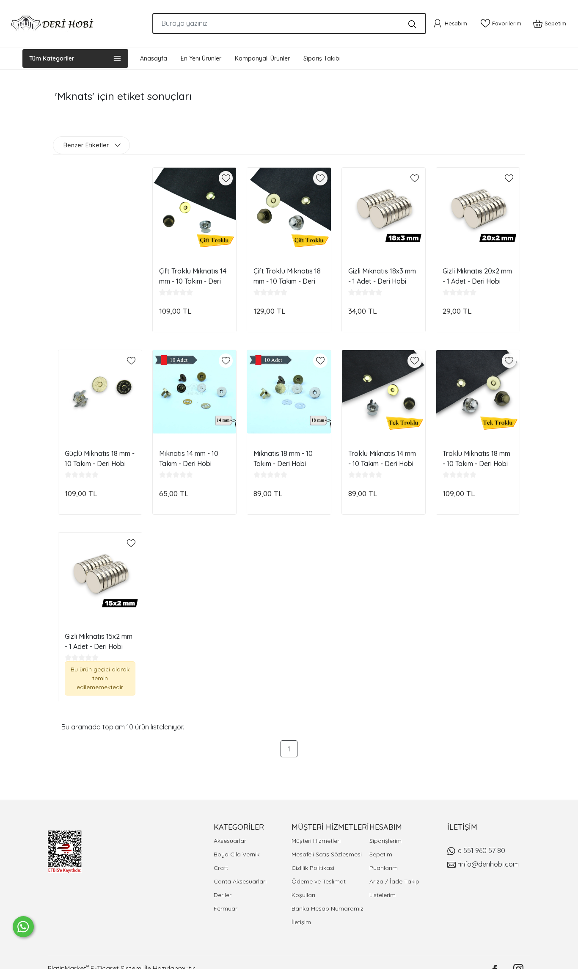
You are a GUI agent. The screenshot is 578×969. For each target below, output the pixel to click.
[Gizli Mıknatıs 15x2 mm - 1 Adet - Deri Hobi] (100, 574)
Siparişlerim (385, 841)
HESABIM (385, 827)
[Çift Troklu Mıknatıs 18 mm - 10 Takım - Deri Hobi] (288, 209)
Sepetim (380, 854)
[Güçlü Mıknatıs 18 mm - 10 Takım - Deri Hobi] (100, 391)
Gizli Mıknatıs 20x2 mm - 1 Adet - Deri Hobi (477, 276)
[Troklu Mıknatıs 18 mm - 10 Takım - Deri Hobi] (478, 391)
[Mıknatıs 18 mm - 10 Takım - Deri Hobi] (288, 391)
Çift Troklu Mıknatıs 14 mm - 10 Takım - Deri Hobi (192, 276)
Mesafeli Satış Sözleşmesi (327, 854)
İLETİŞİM (462, 827)
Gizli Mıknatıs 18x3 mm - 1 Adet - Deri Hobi (382, 276)
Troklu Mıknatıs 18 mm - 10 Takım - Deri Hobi (476, 458)
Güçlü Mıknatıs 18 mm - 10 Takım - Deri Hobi (100, 458)
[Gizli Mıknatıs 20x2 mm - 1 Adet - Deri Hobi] (478, 209)
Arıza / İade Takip (394, 881)
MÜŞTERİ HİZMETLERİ (330, 827)
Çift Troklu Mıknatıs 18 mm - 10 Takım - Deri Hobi (287, 276)
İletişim (301, 922)
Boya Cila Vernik (236, 854)
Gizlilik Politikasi (313, 868)
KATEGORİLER (239, 827)
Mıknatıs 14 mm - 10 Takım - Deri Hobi (188, 458)
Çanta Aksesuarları (240, 881)
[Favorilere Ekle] (226, 178)
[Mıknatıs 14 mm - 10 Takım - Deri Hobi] (194, 391)
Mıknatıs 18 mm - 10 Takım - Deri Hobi (283, 458)
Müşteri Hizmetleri (316, 841)
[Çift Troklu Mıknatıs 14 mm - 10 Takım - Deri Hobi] (194, 209)
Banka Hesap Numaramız (327, 908)
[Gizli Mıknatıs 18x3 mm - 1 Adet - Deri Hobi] (383, 209)
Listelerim (382, 895)
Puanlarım (383, 868)
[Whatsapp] (23, 926)
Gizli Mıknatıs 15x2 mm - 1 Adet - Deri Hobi (98, 641)
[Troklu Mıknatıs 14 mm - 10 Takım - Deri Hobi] (383, 391)
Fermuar (225, 908)
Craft (221, 868)
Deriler (222, 895)
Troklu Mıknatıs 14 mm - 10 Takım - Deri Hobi (382, 458)
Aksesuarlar (230, 841)
